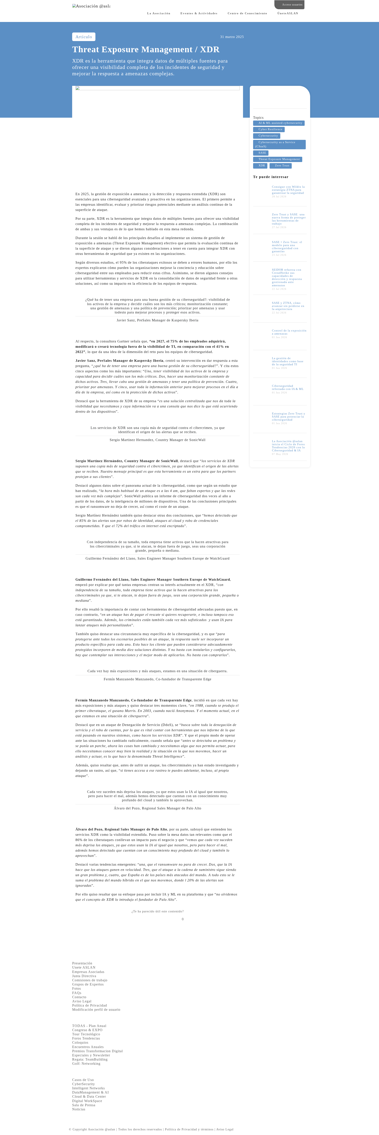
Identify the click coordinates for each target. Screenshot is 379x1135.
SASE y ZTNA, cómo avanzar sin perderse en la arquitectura (288, 306)
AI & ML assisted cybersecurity (280, 122)
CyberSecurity (83, 1084)
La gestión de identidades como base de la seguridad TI (288, 361)
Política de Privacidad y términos (189, 1129)
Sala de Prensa (83, 1105)
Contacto (79, 997)
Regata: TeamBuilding (90, 1059)
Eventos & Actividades (199, 13)
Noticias (78, 1109)
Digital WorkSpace (87, 1101)
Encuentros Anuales (88, 1047)
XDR (262, 165)
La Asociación (158, 13)
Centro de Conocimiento (247, 13)
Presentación (82, 963)
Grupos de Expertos (88, 984)
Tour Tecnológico (86, 1034)
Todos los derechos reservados (140, 1129)
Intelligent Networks (88, 1088)
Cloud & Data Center (89, 1096)
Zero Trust (282, 165)
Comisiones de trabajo (89, 980)
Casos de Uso (83, 1080)
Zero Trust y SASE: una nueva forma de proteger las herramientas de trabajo (289, 219)
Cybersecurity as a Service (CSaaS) (275, 144)
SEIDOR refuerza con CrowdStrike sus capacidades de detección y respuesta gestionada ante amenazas (287, 277)
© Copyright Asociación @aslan (92, 1129)
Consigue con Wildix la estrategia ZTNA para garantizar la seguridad (288, 190)
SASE (262, 152)
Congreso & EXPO (87, 1030)
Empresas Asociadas (88, 972)
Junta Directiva (84, 976)
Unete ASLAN (84, 967)
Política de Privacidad (89, 1005)
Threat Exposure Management (279, 159)
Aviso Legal (81, 1001)
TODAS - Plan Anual (89, 1026)
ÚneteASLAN (287, 13)
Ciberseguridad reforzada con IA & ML (288, 387)
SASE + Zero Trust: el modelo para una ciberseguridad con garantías (287, 247)
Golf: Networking (86, 1063)
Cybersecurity (268, 135)
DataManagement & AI (90, 1092)
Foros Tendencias (86, 1038)
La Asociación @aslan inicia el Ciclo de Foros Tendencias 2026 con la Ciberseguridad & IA (288, 446)
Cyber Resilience (270, 129)
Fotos (76, 988)
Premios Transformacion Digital (97, 1051)
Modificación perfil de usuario (96, 1009)
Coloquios (80, 1042)
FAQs (76, 993)
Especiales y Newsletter (91, 1055)
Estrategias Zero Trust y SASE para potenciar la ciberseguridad (288, 416)
